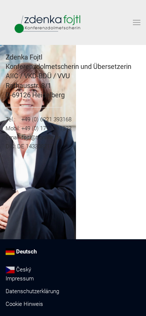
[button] (136, 22)
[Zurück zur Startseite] (46, 22)
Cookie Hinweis (24, 304)
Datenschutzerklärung (32, 291)
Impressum (20, 278)
